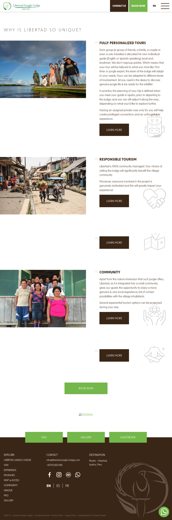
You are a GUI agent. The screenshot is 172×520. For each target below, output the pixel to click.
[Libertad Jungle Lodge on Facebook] (50, 475)
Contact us (119, 5)
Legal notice (70, 515)
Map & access (11, 480)
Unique (8, 490)
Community (11, 485)
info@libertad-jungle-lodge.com (63, 460)
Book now (138, 5)
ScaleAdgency (84, 515)
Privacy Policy (57, 515)
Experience (10, 470)
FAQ (44, 437)
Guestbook (128, 437)
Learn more (114, 129)
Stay (6, 465)
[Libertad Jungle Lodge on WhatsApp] (78, 475)
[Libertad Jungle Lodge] (21, 6)
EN (154, 5)
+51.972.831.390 (54, 465)
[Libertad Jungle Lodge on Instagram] (59, 475)
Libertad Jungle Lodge (17, 460)
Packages (9, 475)
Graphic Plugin (99, 515)
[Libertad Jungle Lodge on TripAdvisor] (68, 475)
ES (154, 10)
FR (154, 17)
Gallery (86, 437)
